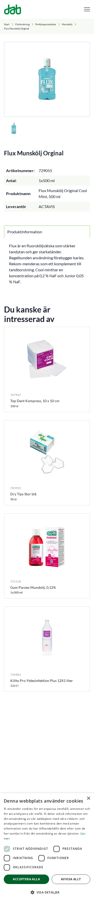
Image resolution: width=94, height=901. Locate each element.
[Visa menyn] (87, 9)
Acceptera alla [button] (26, 879)
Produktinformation (24, 231)
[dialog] (47, 847)
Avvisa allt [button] (71, 879)
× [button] (88, 798)
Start (7, 24)
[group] (47, 79)
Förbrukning (22, 24)
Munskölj (67, 24)
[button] (47, 892)
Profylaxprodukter (45, 24)
